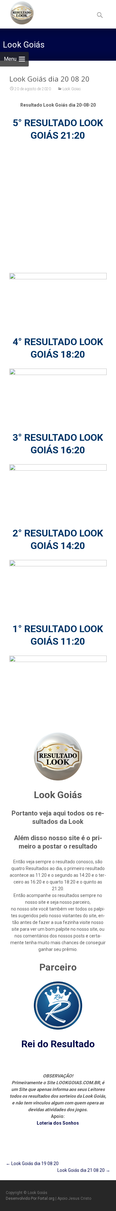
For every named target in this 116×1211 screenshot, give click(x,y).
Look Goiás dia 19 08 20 (32, 1163)
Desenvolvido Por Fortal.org (30, 1198)
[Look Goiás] (17, 13)
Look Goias (72, 89)
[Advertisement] (58, 207)
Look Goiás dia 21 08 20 (83, 1170)
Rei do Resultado (58, 1044)
